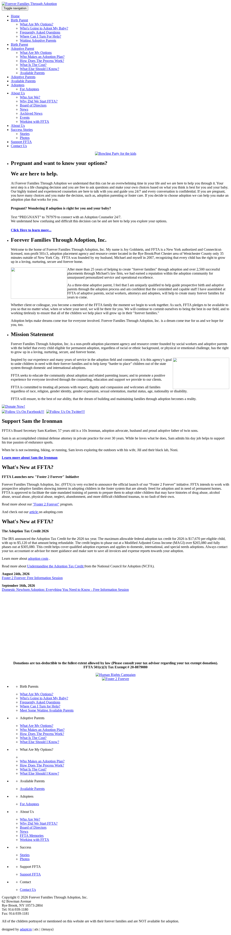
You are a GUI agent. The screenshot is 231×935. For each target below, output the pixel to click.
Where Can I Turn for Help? (40, 706)
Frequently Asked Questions (40, 32)
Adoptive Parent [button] (22, 48)
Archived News (31, 113)
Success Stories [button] (22, 130)
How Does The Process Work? (42, 61)
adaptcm (26, 929)
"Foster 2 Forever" (46, 504)
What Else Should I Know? (39, 69)
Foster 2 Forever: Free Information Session (32, 578)
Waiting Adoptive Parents (38, 40)
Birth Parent (19, 44)
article (34, 512)
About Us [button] (18, 93)
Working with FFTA (34, 121)
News (24, 109)
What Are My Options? (36, 24)
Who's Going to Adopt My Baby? (44, 28)
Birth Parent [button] (19, 20)
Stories (25, 134)
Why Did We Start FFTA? (39, 101)
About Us (18, 125)
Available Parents (32, 73)
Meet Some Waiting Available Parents (47, 710)
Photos (25, 138)
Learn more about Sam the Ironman (30, 458)
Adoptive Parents (23, 77)
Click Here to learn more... (31, 230)
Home (15, 16)
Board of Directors (33, 105)
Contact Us (19, 146)
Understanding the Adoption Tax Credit (55, 566)
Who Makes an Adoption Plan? (42, 57)
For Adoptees (29, 89)
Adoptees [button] (17, 85)
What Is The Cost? (33, 65)
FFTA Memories (32, 835)
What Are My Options (36, 53)
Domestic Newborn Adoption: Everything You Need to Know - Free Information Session (65, 589)
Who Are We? (30, 97)
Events (25, 117)
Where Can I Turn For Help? (40, 36)
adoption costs (38, 558)
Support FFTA (21, 142)
